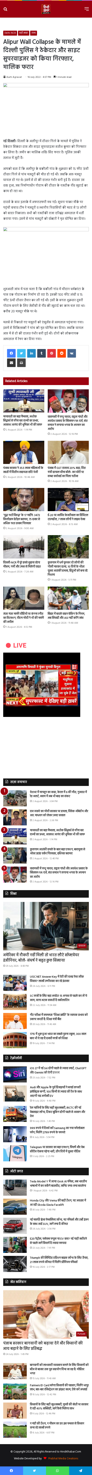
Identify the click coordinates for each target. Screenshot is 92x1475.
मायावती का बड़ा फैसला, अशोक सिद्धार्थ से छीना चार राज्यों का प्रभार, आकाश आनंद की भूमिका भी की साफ (22, 420)
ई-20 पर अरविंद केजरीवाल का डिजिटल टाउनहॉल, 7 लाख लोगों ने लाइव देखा (68, 517)
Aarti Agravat (14, 77)
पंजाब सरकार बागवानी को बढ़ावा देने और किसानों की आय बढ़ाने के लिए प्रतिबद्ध (43, 1346)
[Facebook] (11, 353)
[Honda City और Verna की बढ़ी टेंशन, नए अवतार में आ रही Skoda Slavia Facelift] (15, 1207)
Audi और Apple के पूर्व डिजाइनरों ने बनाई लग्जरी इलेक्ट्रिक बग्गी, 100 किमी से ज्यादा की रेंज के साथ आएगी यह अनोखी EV (56, 1091)
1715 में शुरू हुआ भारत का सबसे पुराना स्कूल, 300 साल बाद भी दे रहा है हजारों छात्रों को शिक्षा (58, 1036)
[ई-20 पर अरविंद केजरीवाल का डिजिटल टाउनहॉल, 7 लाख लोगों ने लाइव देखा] (68, 499)
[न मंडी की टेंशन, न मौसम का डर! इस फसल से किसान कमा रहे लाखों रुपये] (15, 1430)
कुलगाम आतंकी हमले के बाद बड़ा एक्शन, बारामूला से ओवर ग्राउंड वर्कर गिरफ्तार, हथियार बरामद (57, 851)
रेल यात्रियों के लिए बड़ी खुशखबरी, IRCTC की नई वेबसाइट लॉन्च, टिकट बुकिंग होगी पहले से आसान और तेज (57, 1112)
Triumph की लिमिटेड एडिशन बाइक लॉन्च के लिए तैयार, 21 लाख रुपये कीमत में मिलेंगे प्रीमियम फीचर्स (59, 1260)
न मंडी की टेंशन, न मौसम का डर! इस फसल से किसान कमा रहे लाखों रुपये (57, 1425)
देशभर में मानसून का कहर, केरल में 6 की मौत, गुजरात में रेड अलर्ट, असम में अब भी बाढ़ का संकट (58, 794)
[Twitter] (21, 353)
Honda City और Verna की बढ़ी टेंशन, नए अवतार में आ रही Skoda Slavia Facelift (58, 1202)
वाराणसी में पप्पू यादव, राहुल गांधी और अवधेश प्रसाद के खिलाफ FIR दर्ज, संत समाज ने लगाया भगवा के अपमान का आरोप (68, 423)
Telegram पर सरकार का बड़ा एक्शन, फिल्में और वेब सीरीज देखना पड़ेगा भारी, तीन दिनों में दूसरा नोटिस (57, 1149)
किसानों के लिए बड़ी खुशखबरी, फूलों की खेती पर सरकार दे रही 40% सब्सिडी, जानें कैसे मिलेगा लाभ (59, 1406)
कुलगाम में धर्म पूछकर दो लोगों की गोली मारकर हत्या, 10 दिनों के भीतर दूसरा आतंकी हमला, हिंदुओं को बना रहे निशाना (68, 568)
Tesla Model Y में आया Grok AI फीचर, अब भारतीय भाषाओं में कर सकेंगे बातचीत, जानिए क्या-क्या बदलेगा (58, 1183)
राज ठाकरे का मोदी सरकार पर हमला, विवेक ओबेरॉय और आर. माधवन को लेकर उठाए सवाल (59, 813)
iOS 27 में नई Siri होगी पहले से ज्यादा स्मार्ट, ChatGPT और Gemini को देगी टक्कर (58, 1070)
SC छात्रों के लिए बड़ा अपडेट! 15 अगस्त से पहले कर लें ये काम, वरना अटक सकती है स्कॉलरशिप (58, 998)
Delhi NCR (10, 33)
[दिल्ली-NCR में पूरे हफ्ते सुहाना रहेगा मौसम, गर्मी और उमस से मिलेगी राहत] (23, 546)
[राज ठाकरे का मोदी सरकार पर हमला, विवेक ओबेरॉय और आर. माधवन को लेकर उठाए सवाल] (15, 817)
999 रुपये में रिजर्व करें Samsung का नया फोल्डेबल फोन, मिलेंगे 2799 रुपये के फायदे (57, 1130)
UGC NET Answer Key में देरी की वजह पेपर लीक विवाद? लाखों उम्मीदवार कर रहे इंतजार (57, 979)
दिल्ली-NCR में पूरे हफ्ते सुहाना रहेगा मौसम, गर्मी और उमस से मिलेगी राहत (22, 564)
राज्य (33, 33)
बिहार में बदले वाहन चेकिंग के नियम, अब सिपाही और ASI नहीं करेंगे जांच (66, 615)
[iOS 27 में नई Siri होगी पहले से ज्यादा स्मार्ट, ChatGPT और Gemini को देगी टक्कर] (15, 1074)
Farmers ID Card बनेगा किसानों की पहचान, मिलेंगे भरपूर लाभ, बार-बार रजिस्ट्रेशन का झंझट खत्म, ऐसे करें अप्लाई (59, 1387)
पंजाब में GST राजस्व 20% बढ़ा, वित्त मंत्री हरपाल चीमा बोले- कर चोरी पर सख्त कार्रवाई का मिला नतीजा (67, 472)
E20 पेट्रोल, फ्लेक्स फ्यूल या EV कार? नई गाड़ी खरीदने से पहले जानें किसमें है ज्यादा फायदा (58, 1241)
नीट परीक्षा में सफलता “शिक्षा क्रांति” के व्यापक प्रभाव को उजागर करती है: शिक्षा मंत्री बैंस (59, 1017)
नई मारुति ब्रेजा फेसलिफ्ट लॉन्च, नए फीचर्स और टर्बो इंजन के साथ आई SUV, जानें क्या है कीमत (59, 1222)
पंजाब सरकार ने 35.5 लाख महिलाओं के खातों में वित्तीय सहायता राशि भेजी (23, 470)
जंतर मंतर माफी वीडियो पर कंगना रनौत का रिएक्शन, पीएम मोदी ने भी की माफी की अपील (23, 618)
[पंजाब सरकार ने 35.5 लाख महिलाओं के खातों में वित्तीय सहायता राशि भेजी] (23, 452)
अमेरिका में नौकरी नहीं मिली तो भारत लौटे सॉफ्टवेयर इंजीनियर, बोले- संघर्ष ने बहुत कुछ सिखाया (41, 958)
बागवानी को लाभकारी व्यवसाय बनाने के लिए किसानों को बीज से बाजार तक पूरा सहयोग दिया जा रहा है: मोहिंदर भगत (59, 1369)
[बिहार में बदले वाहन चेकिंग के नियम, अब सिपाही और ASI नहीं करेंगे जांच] (68, 598)
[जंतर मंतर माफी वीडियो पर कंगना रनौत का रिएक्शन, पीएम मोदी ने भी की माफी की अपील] (23, 598)
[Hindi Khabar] (46, 9)
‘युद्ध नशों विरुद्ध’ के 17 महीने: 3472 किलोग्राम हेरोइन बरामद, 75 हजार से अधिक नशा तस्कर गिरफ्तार (21, 519)
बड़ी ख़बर (23, 33)
